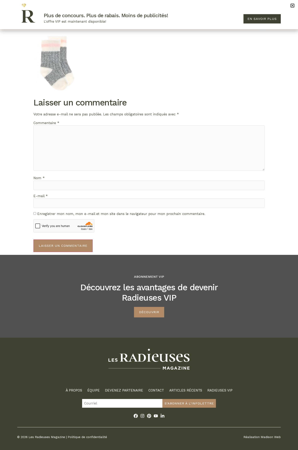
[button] (292, 5)
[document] (149, 225)
